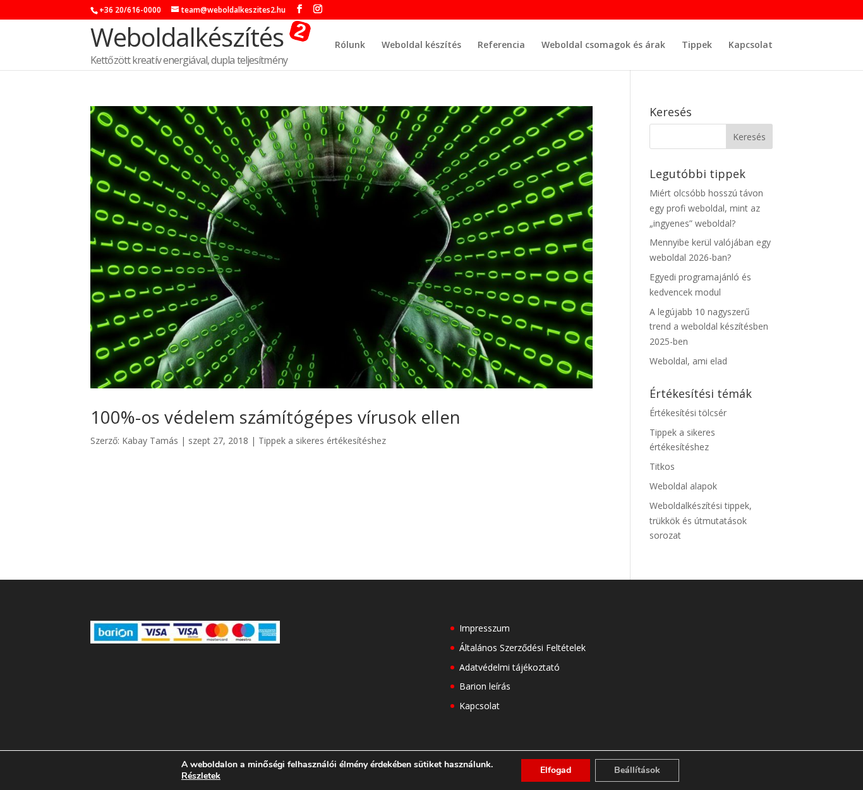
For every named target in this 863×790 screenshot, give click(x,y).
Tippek (697, 45)
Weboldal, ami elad (688, 361)
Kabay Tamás (150, 440)
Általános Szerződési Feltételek (522, 648)
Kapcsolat (750, 45)
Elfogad (555, 770)
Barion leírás (484, 686)
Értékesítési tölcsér (688, 413)
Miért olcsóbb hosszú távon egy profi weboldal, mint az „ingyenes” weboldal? (706, 208)
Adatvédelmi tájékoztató (509, 667)
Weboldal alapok (683, 486)
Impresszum (484, 628)
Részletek (200, 776)
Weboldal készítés (421, 45)
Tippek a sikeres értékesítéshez (322, 440)
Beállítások (637, 770)
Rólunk (350, 45)
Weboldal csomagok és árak (603, 45)
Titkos (662, 466)
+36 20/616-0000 (130, 9)
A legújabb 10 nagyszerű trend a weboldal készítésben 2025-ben (708, 327)
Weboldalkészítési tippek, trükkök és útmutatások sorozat (700, 521)
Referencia (501, 45)
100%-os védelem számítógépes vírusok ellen (275, 417)
